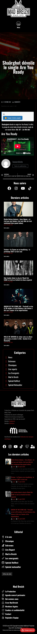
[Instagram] (16, 188)
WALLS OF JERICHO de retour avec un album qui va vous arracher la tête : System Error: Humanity (18, 339)
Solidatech (12, 421)
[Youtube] (22, 188)
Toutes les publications (20, 166)
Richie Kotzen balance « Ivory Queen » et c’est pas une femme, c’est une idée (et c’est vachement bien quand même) (18, 221)
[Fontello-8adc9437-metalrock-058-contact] (27, 446)
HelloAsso (11, 423)
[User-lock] (32, 446)
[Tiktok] (21, 446)
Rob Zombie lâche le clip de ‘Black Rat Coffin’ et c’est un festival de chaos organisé (18, 279)
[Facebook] (9, 188)
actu (14, 466)
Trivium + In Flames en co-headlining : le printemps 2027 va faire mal (17, 250)
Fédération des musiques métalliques (14, 578)
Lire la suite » (7, 228)
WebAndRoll (25, 628)
